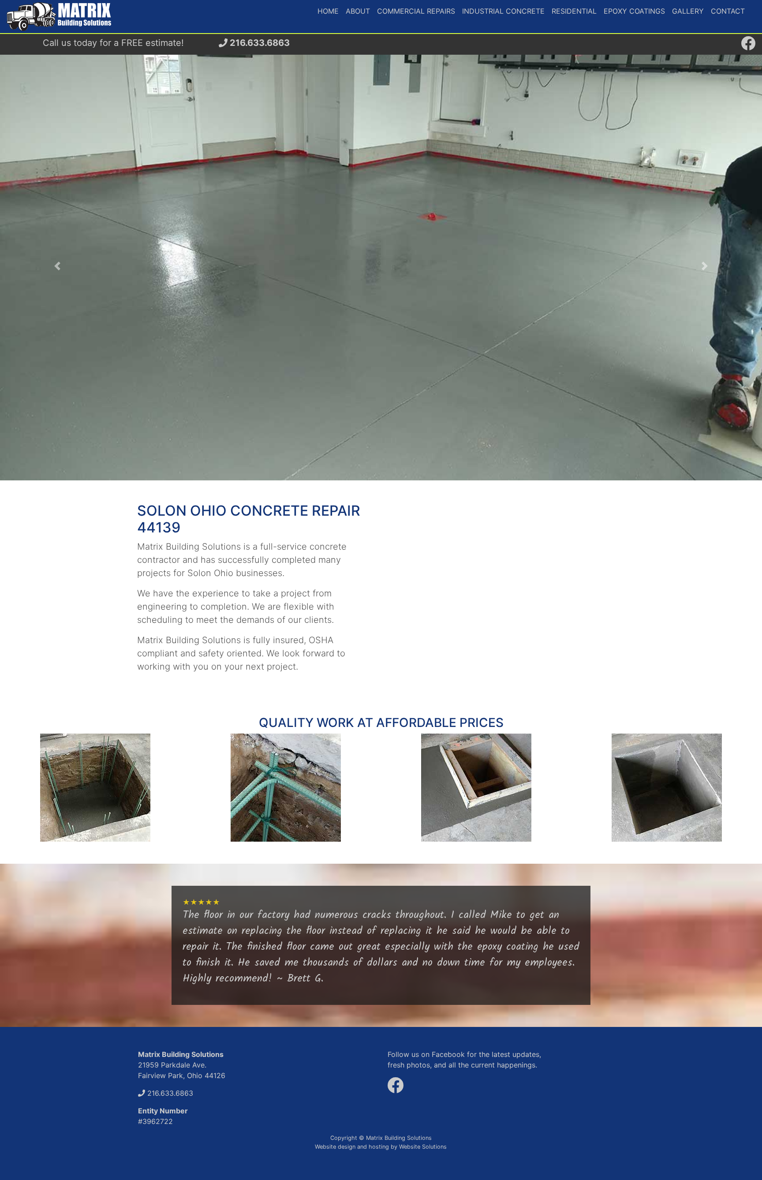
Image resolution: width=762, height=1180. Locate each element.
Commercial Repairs (416, 11)
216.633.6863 (259, 42)
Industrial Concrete (503, 11)
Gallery (688, 11)
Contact (728, 11)
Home (328, 11)
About (358, 11)
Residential (574, 11)
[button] (57, 266)
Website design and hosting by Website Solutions (381, 1146)
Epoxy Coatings (634, 11)
